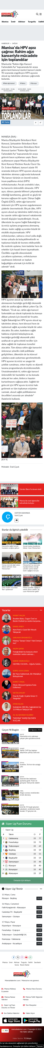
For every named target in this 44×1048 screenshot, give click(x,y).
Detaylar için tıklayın (22, 880)
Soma (17, 965)
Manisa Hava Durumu (34, 989)
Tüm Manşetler (31, 1005)
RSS (6, 1030)
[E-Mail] (16, 520)
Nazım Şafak (18, 649)
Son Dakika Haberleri (11, 1013)
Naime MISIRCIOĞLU (21, 661)
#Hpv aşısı (34, 83)
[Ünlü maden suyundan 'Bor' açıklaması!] (11, 580)
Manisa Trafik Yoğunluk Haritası (33, 998)
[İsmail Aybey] (6, 629)
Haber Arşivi (30, 1013)
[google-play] (32, 1021)
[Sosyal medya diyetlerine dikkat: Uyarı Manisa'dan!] (32, 539)
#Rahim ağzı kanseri (9, 83)
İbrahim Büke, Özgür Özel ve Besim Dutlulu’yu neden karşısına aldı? (26, 620)
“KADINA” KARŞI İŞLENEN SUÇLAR (24, 719)
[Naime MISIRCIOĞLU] (6, 662)
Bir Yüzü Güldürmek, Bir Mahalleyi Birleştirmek (27, 675)
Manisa (5, 22)
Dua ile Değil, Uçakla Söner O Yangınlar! (25, 697)
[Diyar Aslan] (6, 707)
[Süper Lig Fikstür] (41, 889)
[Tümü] (41, 610)
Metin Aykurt (19, 693)
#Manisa (22, 83)
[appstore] (12, 1021)
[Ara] (37, 14)
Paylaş (7, 122)
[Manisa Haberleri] (9, 14)
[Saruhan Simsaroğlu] (6, 640)
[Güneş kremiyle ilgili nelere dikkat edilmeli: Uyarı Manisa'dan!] (11, 558)
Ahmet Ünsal (19, 682)
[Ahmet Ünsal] (6, 685)
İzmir (13, 22)
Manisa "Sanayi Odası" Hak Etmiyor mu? (27, 642)
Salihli (41, 22)
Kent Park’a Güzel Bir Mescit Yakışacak (24, 631)
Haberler (5, 43)
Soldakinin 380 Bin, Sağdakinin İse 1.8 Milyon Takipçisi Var (27, 708)
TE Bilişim (27, 1038)
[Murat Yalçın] (6, 618)
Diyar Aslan (18, 704)
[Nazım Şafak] (6, 651)
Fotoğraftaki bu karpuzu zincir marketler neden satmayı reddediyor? (25, 653)
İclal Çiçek (19, 515)
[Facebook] (14, 957)
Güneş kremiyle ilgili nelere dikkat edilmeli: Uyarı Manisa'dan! (11, 567)
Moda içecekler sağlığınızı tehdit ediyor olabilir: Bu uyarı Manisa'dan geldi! (31, 589)
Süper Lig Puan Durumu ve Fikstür (8, 1006)
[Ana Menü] (40, 14)
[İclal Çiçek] (7, 517)
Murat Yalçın (19, 615)
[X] (18, 957)
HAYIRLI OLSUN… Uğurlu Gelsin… (27, 664)
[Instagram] (22, 957)
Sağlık (14, 43)
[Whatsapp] (30, 957)
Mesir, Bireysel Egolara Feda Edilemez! (24, 686)
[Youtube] (26, 957)
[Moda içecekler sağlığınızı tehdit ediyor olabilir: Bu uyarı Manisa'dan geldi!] (32, 580)
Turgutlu (32, 22)
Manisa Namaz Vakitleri (8, 998)
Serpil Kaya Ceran (21, 671)
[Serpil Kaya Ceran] (6, 673)
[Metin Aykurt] (6, 696)
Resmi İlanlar (24, 965)
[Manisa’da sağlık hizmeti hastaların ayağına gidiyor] (11, 539)
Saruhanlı (37, 962)
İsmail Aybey (18, 627)
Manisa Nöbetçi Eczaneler (8, 990)
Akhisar (21, 22)
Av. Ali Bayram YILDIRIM (23, 715)
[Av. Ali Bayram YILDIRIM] (6, 718)
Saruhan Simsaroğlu (22, 638)
